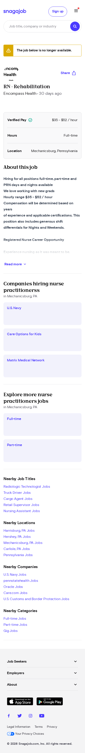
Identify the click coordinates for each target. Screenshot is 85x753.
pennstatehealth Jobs (20, 580)
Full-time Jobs (14, 618)
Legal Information (18, 726)
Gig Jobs (10, 631)
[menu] (76, 11)
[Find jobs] (75, 26)
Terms (38, 726)
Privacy (52, 726)
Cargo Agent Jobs (17, 499)
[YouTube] (41, 716)
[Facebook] (8, 716)
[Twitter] (19, 716)
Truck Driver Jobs (17, 492)
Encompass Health (19, 94)
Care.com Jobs (15, 593)
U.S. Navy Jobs (14, 574)
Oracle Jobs (13, 587)
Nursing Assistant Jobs (21, 511)
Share (65, 73)
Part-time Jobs (15, 624)
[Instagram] (30, 716)
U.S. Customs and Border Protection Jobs (36, 599)
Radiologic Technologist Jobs (26, 486)
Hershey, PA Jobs (17, 536)
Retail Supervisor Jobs (21, 505)
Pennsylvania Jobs (18, 555)
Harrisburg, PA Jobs (19, 530)
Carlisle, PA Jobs (16, 549)
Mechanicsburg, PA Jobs (22, 543)
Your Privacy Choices (29, 733)
